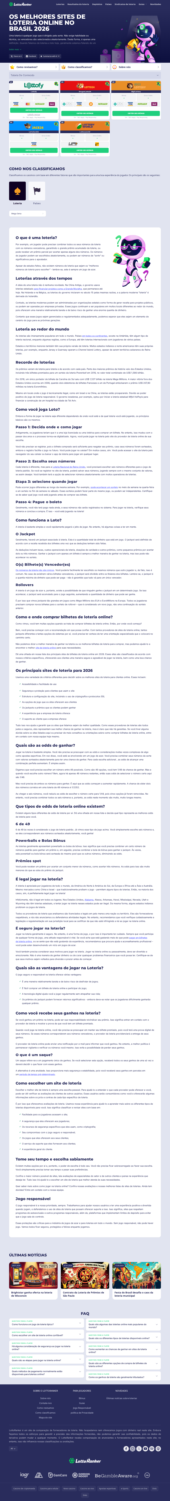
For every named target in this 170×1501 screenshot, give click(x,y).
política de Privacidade (82, 1412)
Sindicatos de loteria (125, 4)
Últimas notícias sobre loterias (121, 1398)
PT (12, 1448)
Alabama (89, 899)
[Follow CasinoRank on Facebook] (126, 1448)
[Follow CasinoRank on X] (139, 1448)
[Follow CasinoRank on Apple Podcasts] (158, 1448)
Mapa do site (45, 1417)
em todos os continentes (94, 335)
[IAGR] (24, 1475)
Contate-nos (45, 1403)
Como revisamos (45, 1407)
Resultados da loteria (78, 4)
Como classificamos (45, 1412)
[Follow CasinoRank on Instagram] (132, 1448)
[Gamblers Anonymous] (38, 1475)
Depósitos (97, 4)
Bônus (82, 1398)
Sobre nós (45, 1398)
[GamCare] (57, 1475)
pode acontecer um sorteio (104, 487)
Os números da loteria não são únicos (35, 570)
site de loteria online (46, 647)
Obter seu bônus (34, 110)
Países (108, 4)
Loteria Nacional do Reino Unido (69, 467)
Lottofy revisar (34, 114)
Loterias (60, 4)
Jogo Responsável (82, 1407)
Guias (141, 4)
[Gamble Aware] (117, 1475)
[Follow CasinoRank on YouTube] (145, 1448)
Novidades (155, 4)
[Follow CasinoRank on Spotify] (151, 1448)
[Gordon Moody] (81, 1475)
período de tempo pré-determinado (37, 1074)
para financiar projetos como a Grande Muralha (58, 288)
